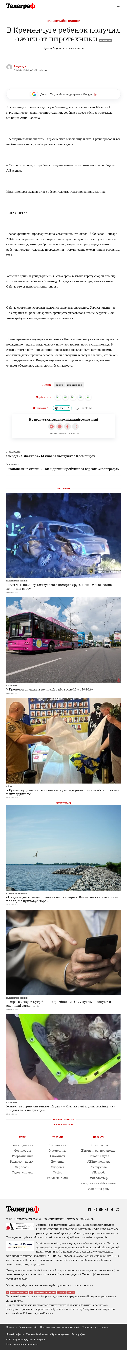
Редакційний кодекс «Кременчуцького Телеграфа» (55, 1334)
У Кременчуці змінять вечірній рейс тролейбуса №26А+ (49, 689)
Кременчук (11, 686)
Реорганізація (22, 1156)
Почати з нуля (98, 1156)
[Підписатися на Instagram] (75, 426)
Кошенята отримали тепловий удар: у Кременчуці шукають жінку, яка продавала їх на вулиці (60, 1108)
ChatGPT (64, 408)
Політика (57, 1161)
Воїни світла (99, 1145)
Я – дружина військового (99, 1183)
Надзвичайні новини (63, 20)
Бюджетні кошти (22, 1161)
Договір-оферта (15, 1334)
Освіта (57, 1172)
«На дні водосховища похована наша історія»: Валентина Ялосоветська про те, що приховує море (62, 899)
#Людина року (98, 1189)
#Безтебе (99, 1172)
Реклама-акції (57, 1178)
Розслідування (22, 1145)
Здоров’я (57, 1167)
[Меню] (119, 6)
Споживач (57, 1156)
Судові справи (22, 1172)
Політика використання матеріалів (60, 1327)
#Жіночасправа (98, 1161)
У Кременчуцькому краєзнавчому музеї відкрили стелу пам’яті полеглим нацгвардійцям (63, 792)
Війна (9, 786)
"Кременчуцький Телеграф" (60, 1218)
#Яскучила (99, 1167)
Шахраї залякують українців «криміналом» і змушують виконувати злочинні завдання (58, 1003)
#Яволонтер (99, 1178)
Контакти (11, 1327)
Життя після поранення (98, 1150)
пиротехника (74, 384)
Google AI (86, 408)
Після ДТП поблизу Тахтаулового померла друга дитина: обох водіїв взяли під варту (59, 587)
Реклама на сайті (28, 1327)
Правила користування (95, 1327)
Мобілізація (22, 1150)
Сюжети (10, 894)
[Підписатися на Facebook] (67, 426)
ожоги (59, 384)
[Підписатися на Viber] (59, 426)
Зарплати (22, 1167)
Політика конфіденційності (22, 1344)
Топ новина (21, 894)
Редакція (20, 66)
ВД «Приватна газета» (24, 1218)
